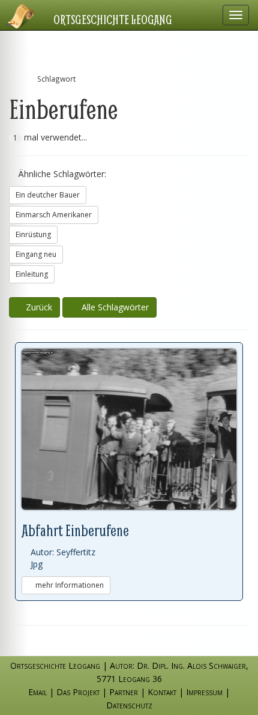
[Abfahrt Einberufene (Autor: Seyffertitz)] (129, 429)
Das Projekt (78, 692)
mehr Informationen (69, 585)
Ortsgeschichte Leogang (112, 19)
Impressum (204, 692)
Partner (123, 692)
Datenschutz (129, 705)
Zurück (37, 307)
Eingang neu (36, 254)
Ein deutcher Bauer (48, 195)
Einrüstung (33, 234)
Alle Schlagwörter (113, 307)
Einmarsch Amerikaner (54, 215)
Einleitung (32, 274)
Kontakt (162, 692)
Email (37, 692)
